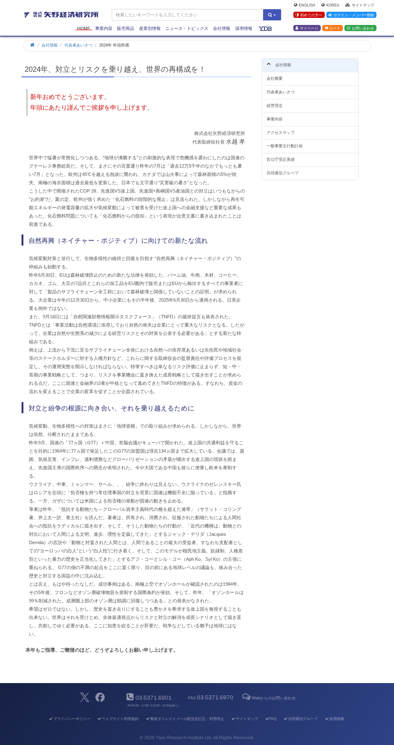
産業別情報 (150, 28)
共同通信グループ (283, 173)
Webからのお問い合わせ (274, 698)
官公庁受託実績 (281, 159)
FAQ (272, 719)
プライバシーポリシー (71, 719)
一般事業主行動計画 (285, 146)
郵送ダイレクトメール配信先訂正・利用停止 (187, 719)
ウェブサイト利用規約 (120, 719)
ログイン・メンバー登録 (353, 15)
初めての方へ (311, 15)
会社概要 (275, 78)
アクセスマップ (281, 132)
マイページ (309, 28)
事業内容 (103, 28)
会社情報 (221, 28)
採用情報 (243, 28)
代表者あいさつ (281, 92)
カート (334, 28)
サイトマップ (363, 5)
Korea (332, 5)
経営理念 (275, 105)
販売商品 (125, 28)
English (307, 5)
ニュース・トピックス (186, 28)
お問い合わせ (363, 28)
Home (83, 28)
